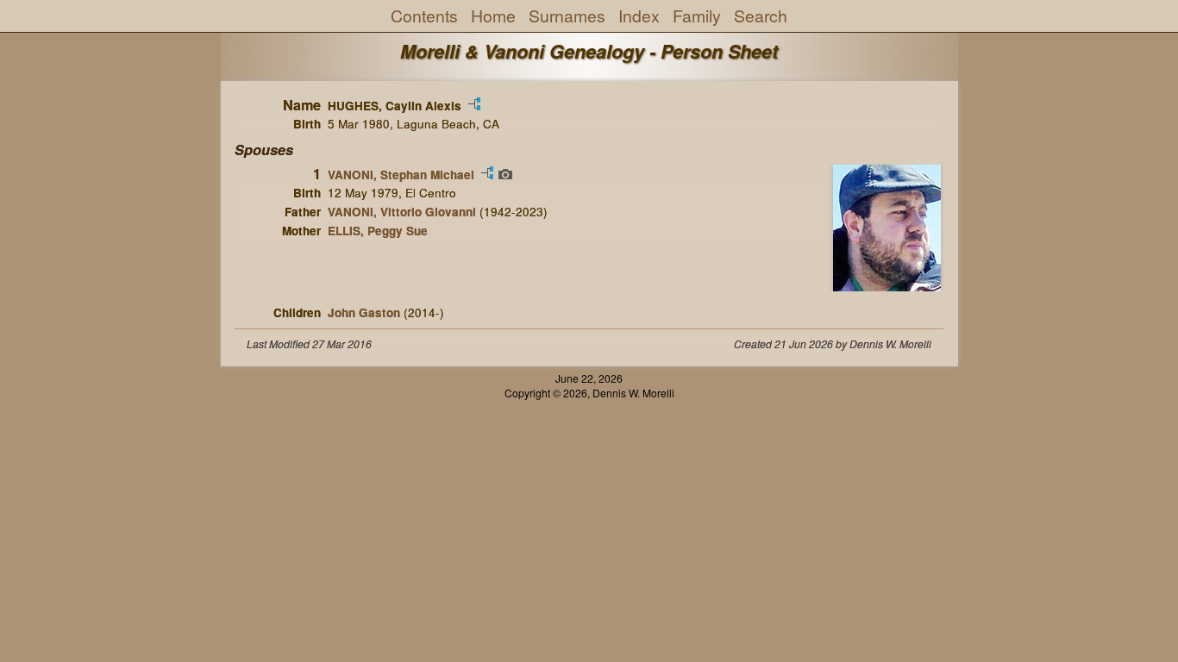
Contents (424, 15)
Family (697, 15)
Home (493, 15)
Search (760, 15)
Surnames (567, 15)
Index (639, 15)
